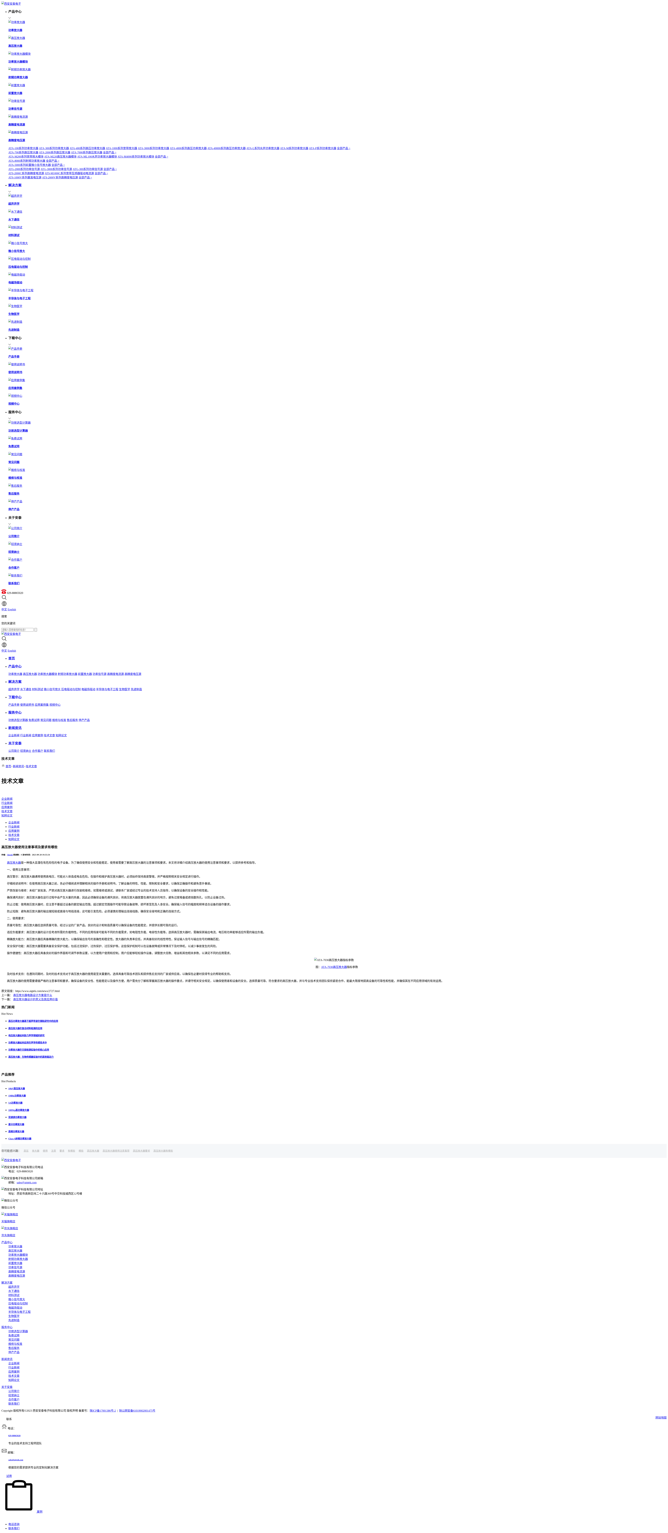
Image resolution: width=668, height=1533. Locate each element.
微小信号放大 (52, 689)
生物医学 (124, 689)
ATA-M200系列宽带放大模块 (25, 156)
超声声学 (13, 689)
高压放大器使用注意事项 (116, 1151)
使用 (45, 1151)
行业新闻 (25, 735)
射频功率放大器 (67, 674)
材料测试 (37, 689)
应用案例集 (42, 704)
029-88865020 (14, 1436)
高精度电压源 (133, 674)
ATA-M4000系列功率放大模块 (136, 156)
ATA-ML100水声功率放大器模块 (97, 156)
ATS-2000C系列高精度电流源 (26, 173)
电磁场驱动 (88, 689)
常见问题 (45, 720)
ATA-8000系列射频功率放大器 (26, 160)
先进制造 (136, 689)
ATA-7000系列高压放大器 (86, 152)
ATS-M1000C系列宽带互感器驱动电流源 (69, 173)
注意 (53, 1151)
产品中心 (7, 1242)
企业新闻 (13, 735)
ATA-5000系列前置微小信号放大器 (29, 164)
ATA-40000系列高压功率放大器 (226, 148)
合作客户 (37, 750)
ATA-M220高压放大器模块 (60, 156)
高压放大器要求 (141, 1151)
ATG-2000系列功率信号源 (24, 169)
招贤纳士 (25, 750)
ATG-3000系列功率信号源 (56, 169)
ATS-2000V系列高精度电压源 (60, 177)
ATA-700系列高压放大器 (23, 152)
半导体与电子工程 (107, 689)
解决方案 (7, 1282)
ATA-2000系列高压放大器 (54, 152)
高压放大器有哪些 (163, 1151)
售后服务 (72, 720)
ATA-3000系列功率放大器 (153, 148)
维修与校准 (59, 720)
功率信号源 (99, 674)
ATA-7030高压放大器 (334, 967)
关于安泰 (7, 1387)
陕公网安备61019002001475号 (137, 1410)
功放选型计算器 (18, 720)
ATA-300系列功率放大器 (54, 148)
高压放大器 (30, 674)
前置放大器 (85, 674)
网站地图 (661, 1417)
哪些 (81, 1151)
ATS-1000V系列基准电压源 (24, 177)
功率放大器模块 (47, 674)
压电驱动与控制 (71, 689)
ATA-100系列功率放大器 (23, 148)
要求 (61, 1151)
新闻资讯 (18, 766)
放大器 (35, 1151)
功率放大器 (15, 674)
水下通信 (25, 689)
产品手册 (13, 704)
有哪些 (71, 1151)
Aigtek (10, 855)
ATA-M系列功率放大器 (294, 148)
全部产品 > (343, 148)
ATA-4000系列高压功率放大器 (188, 148)
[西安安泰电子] (11, 3)
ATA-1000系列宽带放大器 (121, 148)
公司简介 (13, 750)
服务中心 (7, 1327)
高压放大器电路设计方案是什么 (32, 995)
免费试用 (34, 720)
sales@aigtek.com (27, 1182)
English (12, 609)
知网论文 (61, 735)
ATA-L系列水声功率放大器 (262, 148)
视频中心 (55, 704)
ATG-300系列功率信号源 (88, 169)
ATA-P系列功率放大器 (322, 148)
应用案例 (37, 735)
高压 (26, 1151)
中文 (4, 609)
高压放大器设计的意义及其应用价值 (35, 999)
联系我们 (49, 750)
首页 (8, 766)
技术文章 (49, 735)
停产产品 (84, 720)
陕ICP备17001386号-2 (103, 1410)
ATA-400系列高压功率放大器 (87, 148)
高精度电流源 (115, 674)
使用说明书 (27, 704)
